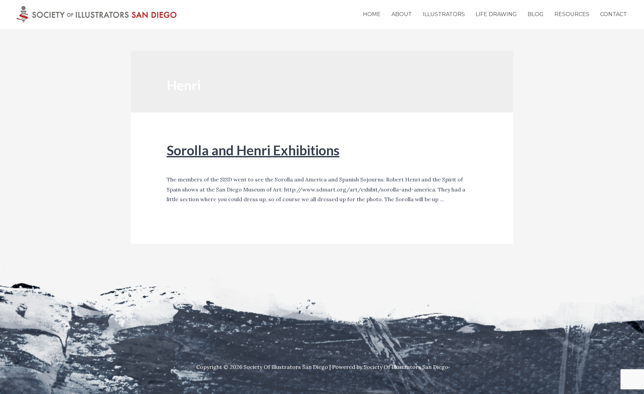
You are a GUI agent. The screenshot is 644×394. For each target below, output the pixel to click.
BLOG (536, 14)
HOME (372, 14)
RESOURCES (571, 14)
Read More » (183, 210)
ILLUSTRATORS (444, 14)
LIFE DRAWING (496, 14)
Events (175, 165)
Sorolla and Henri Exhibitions (253, 150)
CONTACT (613, 14)
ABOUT (401, 14)
